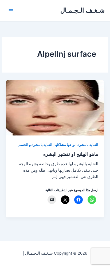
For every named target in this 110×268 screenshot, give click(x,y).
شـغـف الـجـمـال (82, 10)
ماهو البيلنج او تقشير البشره (70, 154)
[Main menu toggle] (11, 10)
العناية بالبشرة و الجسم (35, 145)
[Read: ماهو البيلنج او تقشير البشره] (55, 107)
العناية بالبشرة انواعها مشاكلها (76, 145)
